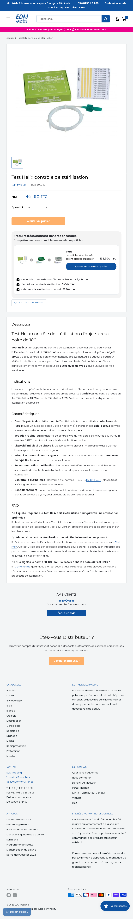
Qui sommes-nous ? (18, 819)
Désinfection (14, 720)
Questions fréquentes (85, 772)
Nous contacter (81, 777)
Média (10, 741)
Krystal (10, 695)
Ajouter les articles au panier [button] (91, 266)
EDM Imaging (19, 184)
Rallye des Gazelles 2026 (21, 854)
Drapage (11, 736)
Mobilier (11, 756)
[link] (22, 260)
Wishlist (76, 797)
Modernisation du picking (21, 849)
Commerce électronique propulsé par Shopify (31, 908)
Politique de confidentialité (22, 829)
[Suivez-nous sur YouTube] (8, 895)
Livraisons (12, 839)
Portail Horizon (80, 787)
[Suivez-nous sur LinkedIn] (15, 895)
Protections (13, 751)
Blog (74, 803)
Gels (9, 705)
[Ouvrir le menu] (8, 19)
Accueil (10, 38)
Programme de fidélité (19, 844)
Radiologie (12, 731)
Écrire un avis (66, 613)
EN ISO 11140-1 (93, 480)
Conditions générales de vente (25, 834)
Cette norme (22, 566)
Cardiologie (13, 725)
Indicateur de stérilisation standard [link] (41, 289)
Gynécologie (14, 700)
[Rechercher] (106, 18)
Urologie (11, 715)
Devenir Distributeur (66, 661)
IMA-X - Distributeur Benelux (88, 792)
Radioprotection (16, 746)
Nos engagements (17, 824)
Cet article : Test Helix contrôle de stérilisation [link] (47, 279)
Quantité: (18, 207)
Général (11, 690)
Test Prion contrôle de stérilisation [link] (40, 284)
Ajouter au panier (38, 221)
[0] (124, 19)
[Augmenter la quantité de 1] (46, 207)
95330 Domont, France (20, 781)
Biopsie (10, 710)
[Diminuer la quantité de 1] (29, 207)
